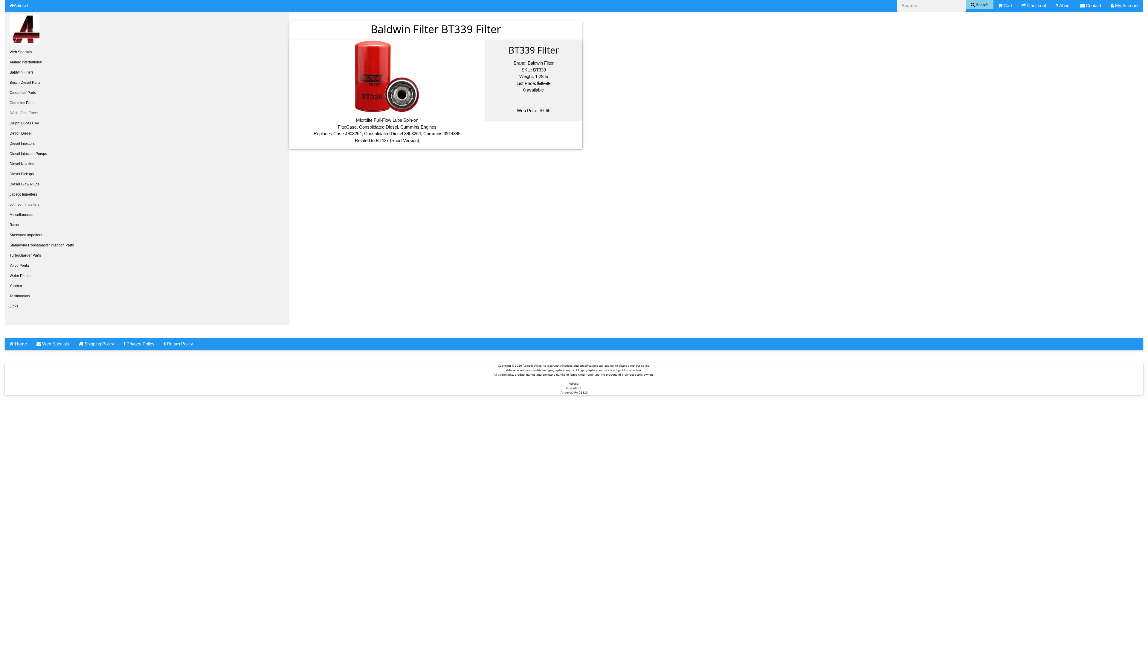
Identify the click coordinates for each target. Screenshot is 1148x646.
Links (14, 306)
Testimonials (20, 296)
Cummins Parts (22, 103)
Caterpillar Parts (23, 93)
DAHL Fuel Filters (24, 113)
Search (982, 4)
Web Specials (21, 52)
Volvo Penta (19, 265)
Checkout (1036, 5)
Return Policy (179, 343)
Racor (14, 225)
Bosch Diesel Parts (25, 82)
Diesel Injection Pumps (28, 154)
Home (20, 343)
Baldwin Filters (21, 72)
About (1064, 5)
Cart (1007, 5)
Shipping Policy (98, 343)
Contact (1093, 5)
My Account (1126, 5)
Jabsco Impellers (23, 194)
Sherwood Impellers (26, 235)
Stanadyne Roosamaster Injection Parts (42, 245)
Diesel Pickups (22, 174)
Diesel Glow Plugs (24, 184)
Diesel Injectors (22, 143)
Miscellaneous (21, 215)
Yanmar (16, 286)
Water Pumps (20, 276)
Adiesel (21, 5)
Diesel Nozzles (22, 164)
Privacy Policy (140, 343)
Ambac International (26, 62)
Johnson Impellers (24, 204)
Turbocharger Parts (25, 255)
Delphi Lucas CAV (24, 123)
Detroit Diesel (21, 133)
